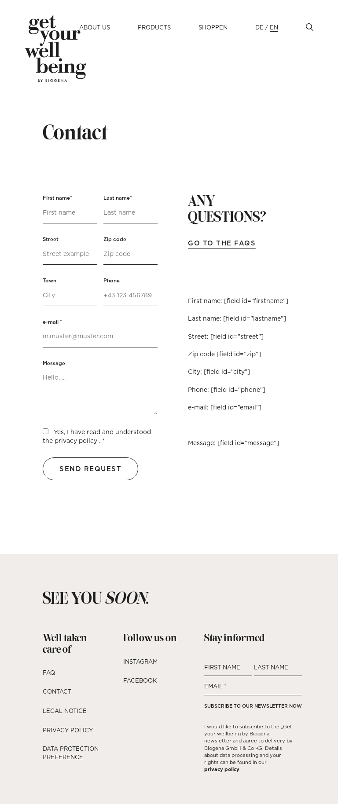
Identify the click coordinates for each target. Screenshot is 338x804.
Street (51, 239)
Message (54, 363)
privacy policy (76, 440)
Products (154, 27)
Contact (57, 691)
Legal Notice (65, 710)
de (259, 27)
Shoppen (213, 27)
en (274, 27)
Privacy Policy (68, 730)
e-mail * (52, 322)
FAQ (49, 672)
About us (94, 27)
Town (49, 281)
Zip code (114, 239)
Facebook (140, 680)
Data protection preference (71, 752)
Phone (111, 281)
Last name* (117, 198)
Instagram (140, 661)
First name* (57, 198)
